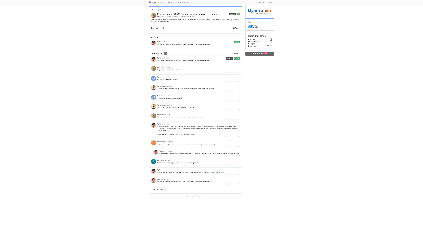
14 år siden (167, 160)
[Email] (256, 26)
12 (194, 16)
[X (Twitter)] (249, 26)
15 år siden (167, 42)
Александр (162, 142)
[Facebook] (252, 26)
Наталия (162, 86)
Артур (161, 16)
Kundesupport (191, 197)
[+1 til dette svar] (233, 63)
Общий (153, 10)
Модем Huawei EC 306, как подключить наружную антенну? (187, 14)
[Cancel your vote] (236, 63)
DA (262, 2)
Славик (161, 160)
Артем (181, 16)
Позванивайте (219, 172)
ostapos (161, 77)
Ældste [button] (234, 53)
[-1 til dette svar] (239, 63)
